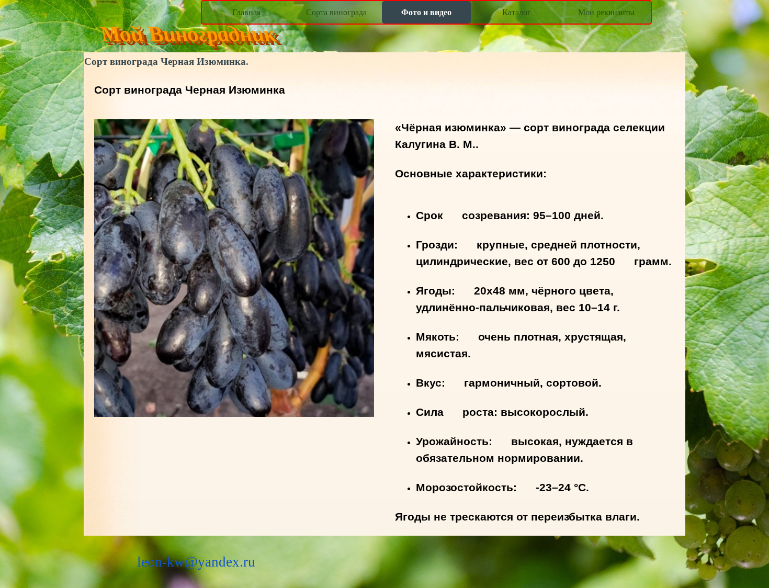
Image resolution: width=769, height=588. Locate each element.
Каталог (516, 12)
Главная (246, 12)
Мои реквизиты (606, 12)
